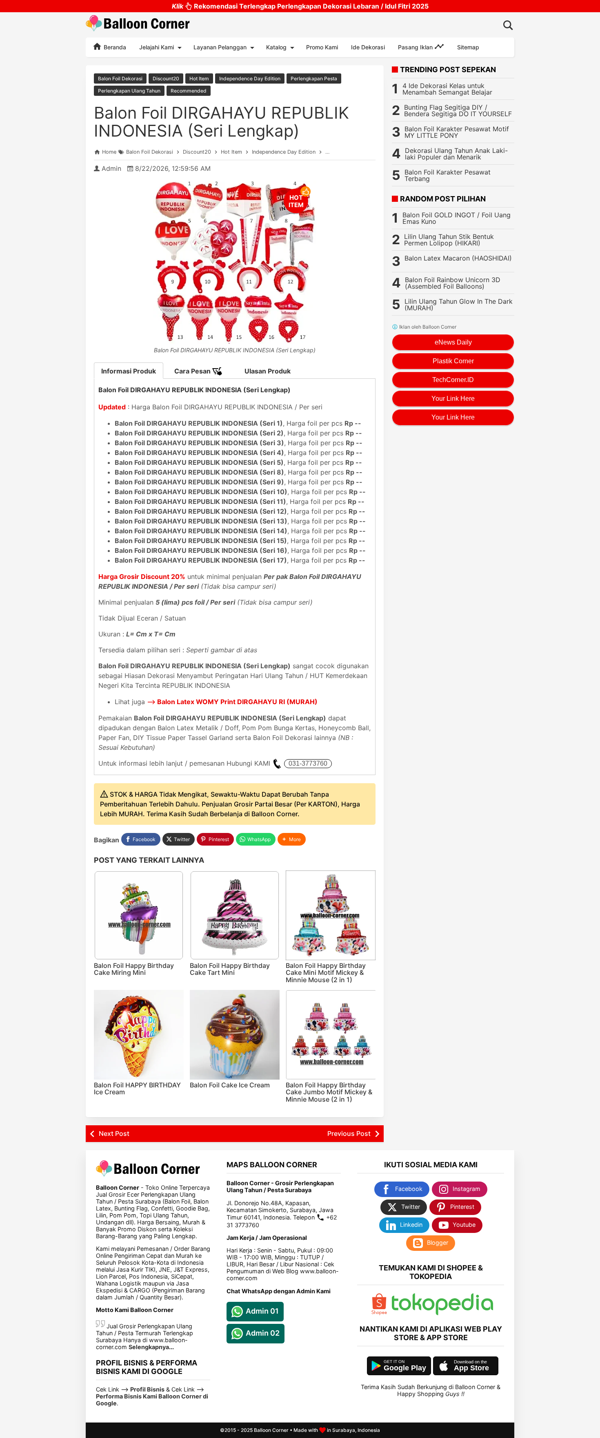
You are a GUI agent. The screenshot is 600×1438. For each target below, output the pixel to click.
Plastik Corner (453, 361)
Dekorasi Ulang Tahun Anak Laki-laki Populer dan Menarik (456, 153)
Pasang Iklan (416, 47)
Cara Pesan (193, 371)
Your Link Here (453, 398)
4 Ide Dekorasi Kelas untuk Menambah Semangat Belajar (447, 89)
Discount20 (166, 78)
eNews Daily (453, 342)
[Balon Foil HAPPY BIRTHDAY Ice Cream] (139, 1035)
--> (232, 702)
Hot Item (199, 78)
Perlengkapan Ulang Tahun (129, 91)
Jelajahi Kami (156, 47)
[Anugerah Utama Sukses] (442, 1313)
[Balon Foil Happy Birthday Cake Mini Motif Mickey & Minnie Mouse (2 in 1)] (331, 915)
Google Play (405, 1368)
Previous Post (349, 1133)
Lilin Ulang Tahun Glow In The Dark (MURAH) (458, 304)
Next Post (114, 1133)
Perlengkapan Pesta (314, 78)
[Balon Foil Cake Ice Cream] (235, 1035)
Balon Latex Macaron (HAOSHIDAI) (458, 258)
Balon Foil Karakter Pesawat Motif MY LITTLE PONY (456, 132)
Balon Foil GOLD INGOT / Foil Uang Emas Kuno (456, 218)
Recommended (189, 91)
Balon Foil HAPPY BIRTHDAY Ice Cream (137, 1088)
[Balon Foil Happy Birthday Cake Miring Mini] (139, 915)
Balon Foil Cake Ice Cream (230, 1085)
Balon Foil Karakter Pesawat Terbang (447, 175)
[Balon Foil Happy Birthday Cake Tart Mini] (235, 915)
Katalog (276, 47)
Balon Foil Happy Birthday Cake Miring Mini (134, 969)
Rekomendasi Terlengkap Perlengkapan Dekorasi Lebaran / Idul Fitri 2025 (300, 6)
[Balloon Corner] (138, 24)
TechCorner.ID (453, 379)
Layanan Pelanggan (220, 47)
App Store (471, 1368)
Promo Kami (322, 47)
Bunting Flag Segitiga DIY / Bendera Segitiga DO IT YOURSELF (458, 110)
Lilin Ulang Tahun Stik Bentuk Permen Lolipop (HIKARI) (449, 239)
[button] (292, 839)
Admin (111, 168)
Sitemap (468, 47)
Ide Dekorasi (368, 47)
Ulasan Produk (267, 371)
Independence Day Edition (249, 78)
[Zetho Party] (379, 1313)
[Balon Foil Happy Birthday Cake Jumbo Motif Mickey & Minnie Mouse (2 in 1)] (331, 1035)
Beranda (114, 47)
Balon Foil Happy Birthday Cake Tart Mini (230, 969)
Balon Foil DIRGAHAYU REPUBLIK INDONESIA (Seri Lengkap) (221, 122)
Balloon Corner (271, 1430)
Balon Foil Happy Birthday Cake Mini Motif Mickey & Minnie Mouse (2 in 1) (326, 972)
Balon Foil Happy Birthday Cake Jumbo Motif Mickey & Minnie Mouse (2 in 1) (329, 1092)
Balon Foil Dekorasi (120, 78)
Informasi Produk (128, 371)
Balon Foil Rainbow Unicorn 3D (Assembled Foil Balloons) (452, 283)
